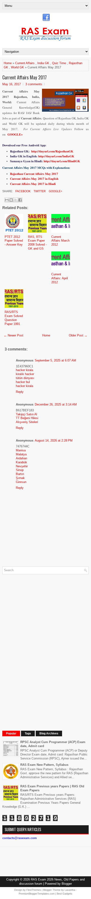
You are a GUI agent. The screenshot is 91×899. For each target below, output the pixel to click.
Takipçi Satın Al (26, 414)
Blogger (67, 883)
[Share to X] (15, 200)
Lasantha (70, 889)
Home (8, 63)
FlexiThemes (33, 889)
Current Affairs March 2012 (60, 241)
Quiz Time (59, 63)
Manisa (21, 450)
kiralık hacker (25, 374)
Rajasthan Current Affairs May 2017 (34, 173)
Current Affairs (25, 63)
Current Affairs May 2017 (24, 77)
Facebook (23, 191)
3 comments (33, 84)
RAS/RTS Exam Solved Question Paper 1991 (14, 318)
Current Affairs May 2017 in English (34, 178)
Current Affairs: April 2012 (59, 278)
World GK (17, 67)
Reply (20, 392)
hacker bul (23, 382)
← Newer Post (13, 335)
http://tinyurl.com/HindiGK (62, 161)
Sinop (20, 470)
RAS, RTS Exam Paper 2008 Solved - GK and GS (37, 243)
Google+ (55, 191)
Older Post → (78, 335)
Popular (11, 733)
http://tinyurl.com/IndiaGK (56, 156)
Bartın (20, 474)
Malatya (21, 454)
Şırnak (20, 478)
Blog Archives (48, 733)
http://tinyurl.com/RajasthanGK (52, 151)
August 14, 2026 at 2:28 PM (54, 440)
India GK (43, 63)
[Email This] (6, 200)
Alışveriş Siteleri (27, 422)
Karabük (21, 462)
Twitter (39, 191)
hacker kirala (24, 370)
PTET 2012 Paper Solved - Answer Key (14, 241)
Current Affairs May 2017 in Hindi (33, 183)
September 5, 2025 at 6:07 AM (55, 360)
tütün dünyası (25, 378)
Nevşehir (22, 466)
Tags (28, 733)
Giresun (21, 482)
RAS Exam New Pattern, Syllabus (44, 764)
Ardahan (21, 458)
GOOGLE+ (15, 134)
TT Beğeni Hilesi (27, 418)
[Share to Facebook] (20, 200)
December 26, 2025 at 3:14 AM (56, 404)
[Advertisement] (37, 648)
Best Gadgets (64, 893)
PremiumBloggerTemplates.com (37, 893)
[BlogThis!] (11, 200)
